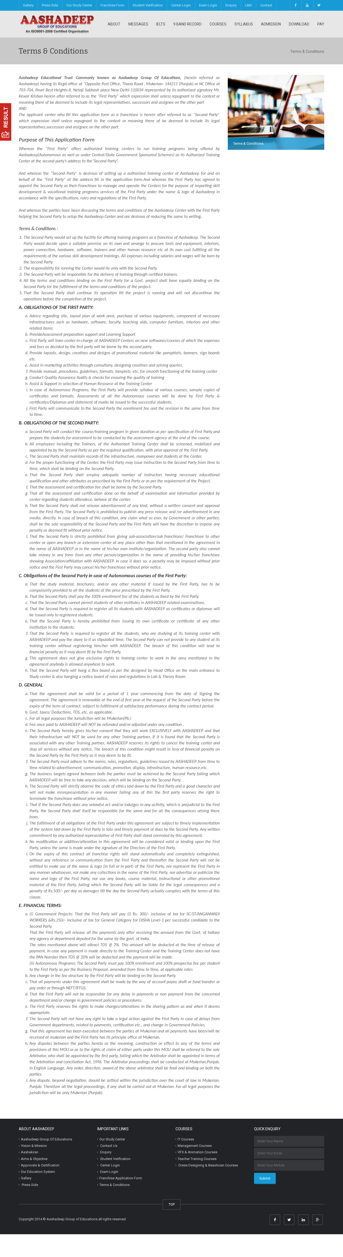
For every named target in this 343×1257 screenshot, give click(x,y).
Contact (266, 5)
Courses (218, 24)
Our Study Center (79, 5)
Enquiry (231, 5)
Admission (271, 24)
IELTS (160, 24)
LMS (248, 5)
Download (299, 24)
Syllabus (243, 24)
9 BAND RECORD (187, 24)
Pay (320, 24)
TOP (172, 1204)
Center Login (181, 5)
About (114, 24)
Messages (138, 24)
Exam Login (208, 5)
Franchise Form (112, 5)
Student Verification (148, 5)
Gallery (28, 5)
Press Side (50, 5)
